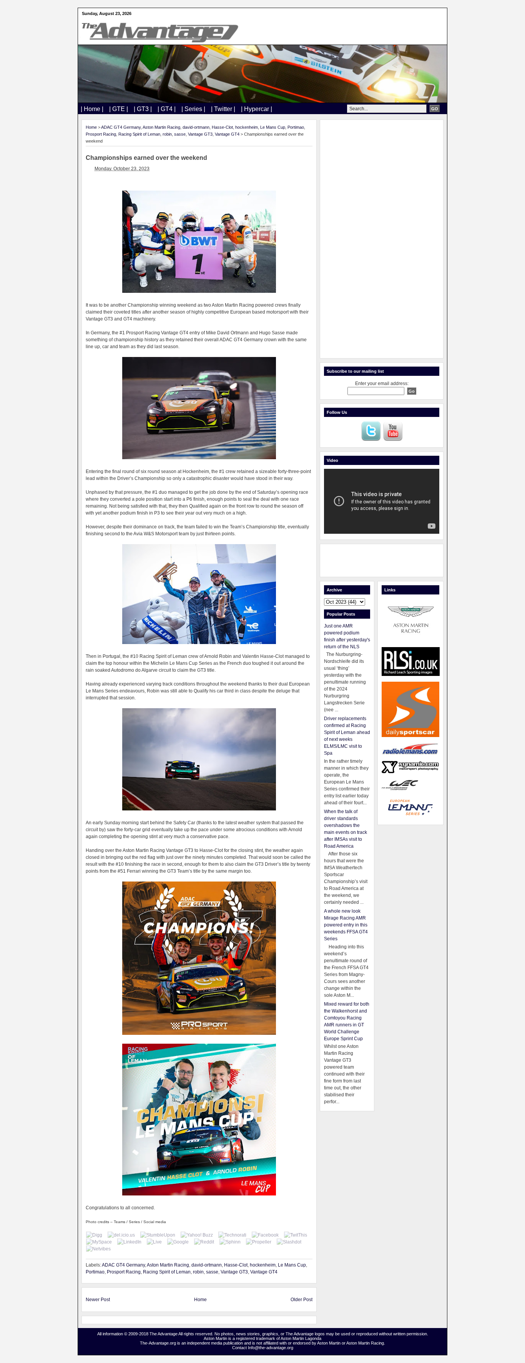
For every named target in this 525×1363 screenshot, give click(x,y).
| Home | (92, 109)
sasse (180, 134)
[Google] (178, 1242)
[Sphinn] (230, 1242)
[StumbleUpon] (157, 1235)
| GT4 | (167, 109)
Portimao (295, 127)
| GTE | (118, 109)
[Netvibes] (98, 1249)
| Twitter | (223, 109)
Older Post (301, 1299)
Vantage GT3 (200, 134)
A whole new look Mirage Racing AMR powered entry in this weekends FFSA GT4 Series (346, 924)
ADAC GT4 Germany (121, 127)
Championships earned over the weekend (146, 157)
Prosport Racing (101, 134)
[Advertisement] (381, 239)
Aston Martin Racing (161, 127)
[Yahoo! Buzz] (197, 1235)
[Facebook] (265, 1235)
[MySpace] (99, 1242)
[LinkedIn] (129, 1242)
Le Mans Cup (272, 127)
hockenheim (246, 127)
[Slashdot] (289, 1242)
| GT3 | (143, 109)
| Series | (193, 109)
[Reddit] (204, 1242)
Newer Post (98, 1299)
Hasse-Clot (222, 127)
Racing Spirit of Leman (139, 134)
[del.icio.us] (121, 1235)
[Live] (154, 1242)
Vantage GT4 (227, 134)
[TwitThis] (295, 1235)
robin (167, 134)
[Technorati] (232, 1235)
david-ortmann (196, 127)
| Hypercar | (256, 109)
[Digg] (94, 1235)
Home (91, 127)
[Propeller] (258, 1242)
